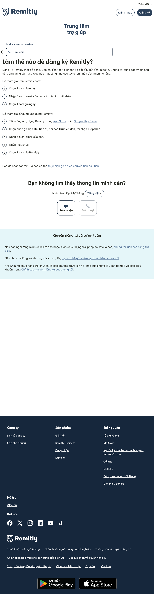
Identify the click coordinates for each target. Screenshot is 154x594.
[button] (145, 4)
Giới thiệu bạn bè (113, 484)
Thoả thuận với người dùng (23, 549)
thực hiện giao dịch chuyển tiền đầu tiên (73, 166)
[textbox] (62, 52)
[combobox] (94, 193)
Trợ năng (90, 566)
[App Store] (98, 583)
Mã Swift (108, 443)
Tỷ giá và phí (111, 435)
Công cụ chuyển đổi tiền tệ (119, 476)
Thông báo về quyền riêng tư (112, 549)
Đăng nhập (62, 450)
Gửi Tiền (60, 435)
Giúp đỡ (12, 505)
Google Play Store (85, 121)
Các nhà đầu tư (16, 443)
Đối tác (107, 461)
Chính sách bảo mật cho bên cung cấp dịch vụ (35, 558)
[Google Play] (56, 583)
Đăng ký (60, 458)
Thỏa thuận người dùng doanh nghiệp (68, 549)
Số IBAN (108, 469)
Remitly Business (65, 443)
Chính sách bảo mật (68, 566)
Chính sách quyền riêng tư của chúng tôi (47, 269)
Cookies (106, 566)
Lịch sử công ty (16, 435)
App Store (59, 121)
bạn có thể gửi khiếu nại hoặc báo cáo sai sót (90, 258)
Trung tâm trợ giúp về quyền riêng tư (29, 566)
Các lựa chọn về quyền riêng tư (87, 558)
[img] (19, 12)
